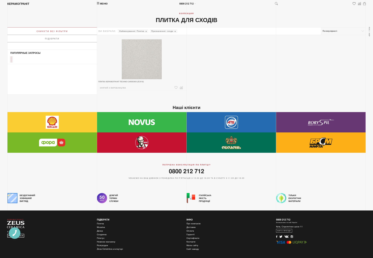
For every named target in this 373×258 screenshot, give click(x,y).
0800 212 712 (186, 3)
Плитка (131, 31)
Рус (369, 29)
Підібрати (52, 38)
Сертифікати (192, 237)
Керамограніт (18, 3)
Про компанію (193, 223)
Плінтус (101, 237)
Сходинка (102, 234)
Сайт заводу (192, 248)
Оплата (190, 230)
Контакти (191, 241)
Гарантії (190, 234)
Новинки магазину (106, 241)
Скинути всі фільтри (52, 31)
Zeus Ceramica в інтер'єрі (110, 248)
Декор (100, 230)
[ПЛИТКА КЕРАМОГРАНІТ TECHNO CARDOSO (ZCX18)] (141, 57)
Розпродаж (102, 245)
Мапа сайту (192, 245)
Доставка (191, 227)
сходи (162, 31)
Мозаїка (101, 227)
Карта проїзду (284, 231)
